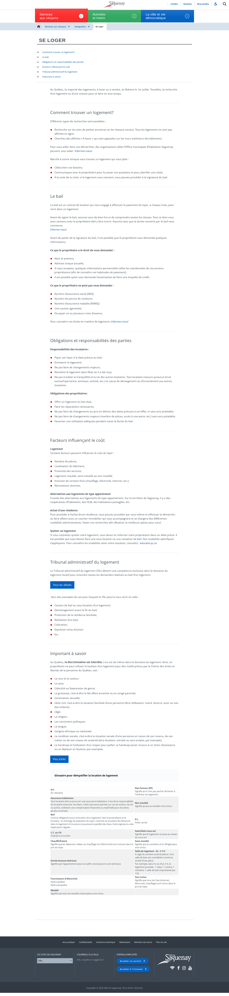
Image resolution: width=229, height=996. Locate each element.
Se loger (99, 27)
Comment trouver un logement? (58, 52)
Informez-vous (83, 151)
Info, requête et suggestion (90, 959)
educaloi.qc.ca (148, 543)
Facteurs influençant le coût (56, 66)
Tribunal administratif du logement (59, 71)
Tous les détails (62, 585)
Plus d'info (59, 759)
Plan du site (161, 942)
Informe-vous (58, 229)
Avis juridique (68, 942)
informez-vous (119, 321)
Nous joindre (203, 4)
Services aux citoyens (49, 16)
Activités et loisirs (99, 16)
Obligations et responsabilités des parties (63, 62)
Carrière (174, 4)
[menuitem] (39, 26)
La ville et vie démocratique (156, 16)
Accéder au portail (132, 961)
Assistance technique (105, 942)
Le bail (45, 57)
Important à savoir (51, 76)
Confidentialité (85, 942)
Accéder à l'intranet (132, 969)
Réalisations (124, 942)
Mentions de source (143, 942)
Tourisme (187, 4)
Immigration (80, 27)
